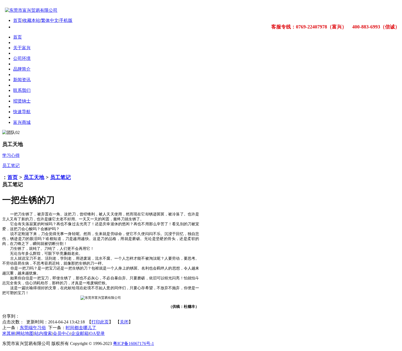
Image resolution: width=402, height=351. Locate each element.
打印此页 (100, 322)
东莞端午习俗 (33, 327)
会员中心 (61, 333)
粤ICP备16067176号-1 (133, 343)
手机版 (65, 20)
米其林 (8, 333)
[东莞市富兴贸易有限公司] (29, 10)
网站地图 (25, 333)
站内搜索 (43, 333)
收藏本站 (31, 20)
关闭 (124, 322)
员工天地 (34, 177)
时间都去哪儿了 (81, 327)
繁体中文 (50, 20)
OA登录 (97, 333)
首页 (17, 20)
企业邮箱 (80, 333)
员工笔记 (60, 177)
